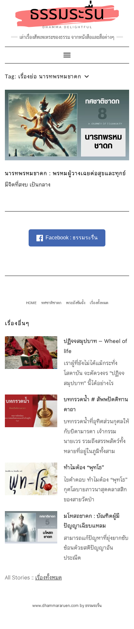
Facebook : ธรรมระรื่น (72, 237)
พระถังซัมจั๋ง (75, 302)
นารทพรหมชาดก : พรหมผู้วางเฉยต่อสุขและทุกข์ (65, 173)
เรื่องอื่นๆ (17, 323)
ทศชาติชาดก (51, 302)
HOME (31, 302)
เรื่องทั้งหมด (99, 302)
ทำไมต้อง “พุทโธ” (84, 467)
